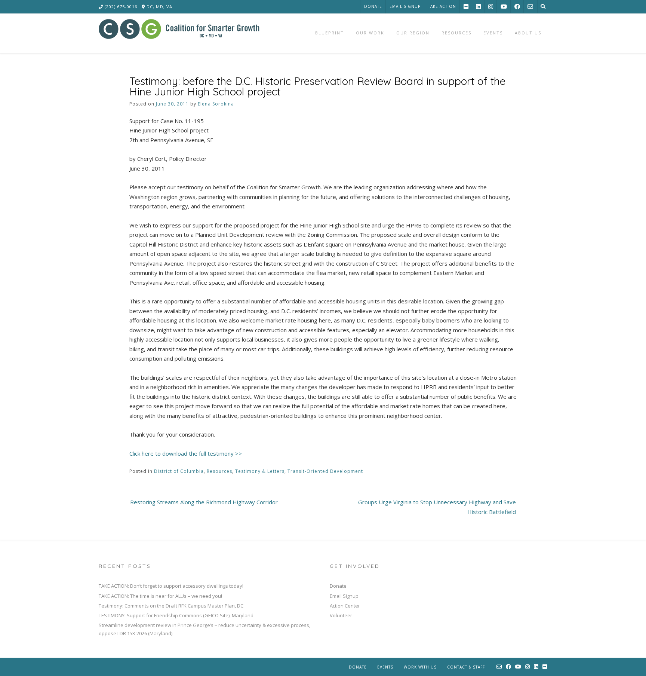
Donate (373, 6)
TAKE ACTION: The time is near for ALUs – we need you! (160, 596)
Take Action (442, 6)
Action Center (345, 605)
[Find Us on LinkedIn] (478, 6)
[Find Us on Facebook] (517, 6)
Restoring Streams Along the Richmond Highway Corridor (204, 502)
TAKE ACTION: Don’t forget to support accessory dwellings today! (171, 585)
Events (385, 667)
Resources (219, 471)
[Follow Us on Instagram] (491, 6)
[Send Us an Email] (530, 6)
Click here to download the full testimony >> (185, 453)
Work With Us (420, 667)
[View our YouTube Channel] (504, 6)
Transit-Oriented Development (325, 471)
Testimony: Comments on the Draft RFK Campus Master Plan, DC (171, 605)
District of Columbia (179, 471)
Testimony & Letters (259, 471)
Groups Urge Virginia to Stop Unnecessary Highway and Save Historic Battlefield (437, 507)
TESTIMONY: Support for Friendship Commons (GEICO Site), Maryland (176, 615)
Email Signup (405, 6)
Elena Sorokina (216, 104)
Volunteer (341, 615)
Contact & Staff (466, 667)
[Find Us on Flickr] (466, 6)
